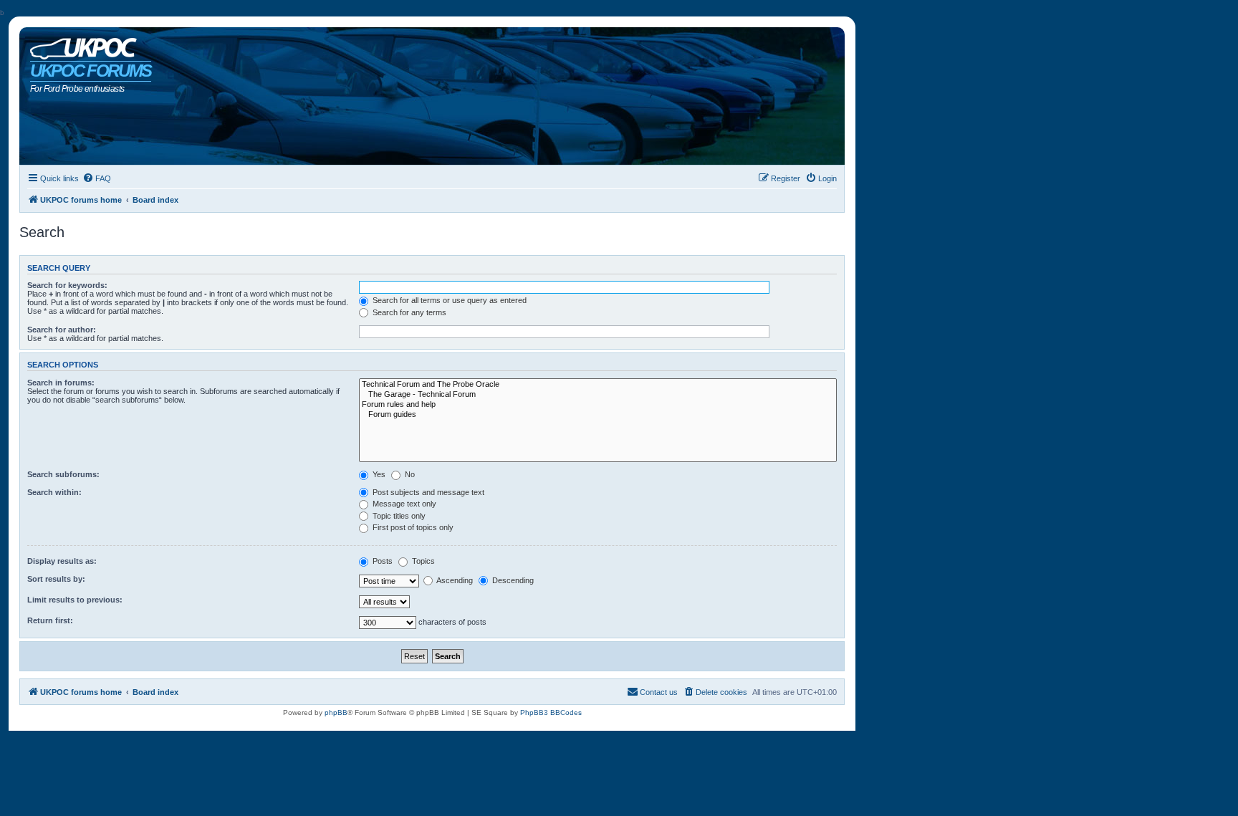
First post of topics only (412, 527)
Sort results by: (56, 579)
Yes (377, 474)
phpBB (336, 712)
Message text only (403, 503)
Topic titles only (398, 516)
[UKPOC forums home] (80, 45)
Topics (422, 561)
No (409, 474)
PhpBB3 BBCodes (551, 712)
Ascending (454, 580)
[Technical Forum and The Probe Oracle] (597, 385)
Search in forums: (61, 382)
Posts (381, 561)
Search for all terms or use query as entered (448, 300)
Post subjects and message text (427, 492)
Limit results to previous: (75, 599)
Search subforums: (63, 474)
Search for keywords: (67, 285)
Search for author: (61, 329)
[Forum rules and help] (597, 405)
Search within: (54, 492)
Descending (512, 580)
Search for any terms (408, 312)
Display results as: (62, 561)
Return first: (50, 620)
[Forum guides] (597, 415)
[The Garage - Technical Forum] (597, 395)
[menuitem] (96, 178)
